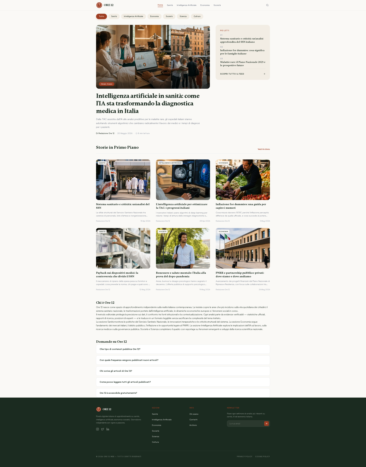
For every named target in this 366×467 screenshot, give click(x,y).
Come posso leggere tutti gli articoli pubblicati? (125, 382)
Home (160, 5)
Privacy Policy (244, 457)
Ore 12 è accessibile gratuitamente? (118, 393)
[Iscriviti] (266, 423)
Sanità (170, 5)
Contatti (193, 419)
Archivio (193, 425)
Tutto (101, 16)
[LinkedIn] (107, 429)
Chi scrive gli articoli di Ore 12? (116, 371)
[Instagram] (97, 429)
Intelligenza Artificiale (186, 5)
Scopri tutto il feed (232, 74)
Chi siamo (193, 414)
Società (217, 5)
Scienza (183, 16)
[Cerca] (267, 5)
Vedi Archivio (264, 149)
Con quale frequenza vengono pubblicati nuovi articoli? (129, 360)
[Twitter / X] (102, 429)
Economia (205, 5)
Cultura (197, 16)
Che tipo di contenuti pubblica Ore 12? (120, 349)
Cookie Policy (262, 457)
